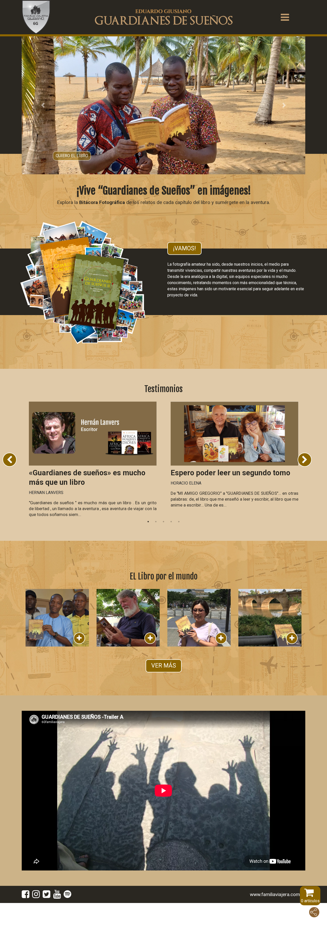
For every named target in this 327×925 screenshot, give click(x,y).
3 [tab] (163, 543)
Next (305, 482)
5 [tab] (178, 543)
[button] (43, 116)
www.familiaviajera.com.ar (277, 916)
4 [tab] (171, 543)
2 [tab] (155, 543)
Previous (10, 482)
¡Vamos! (184, 269)
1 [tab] (148, 543)
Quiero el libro (72, 175)
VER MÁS (163, 687)
